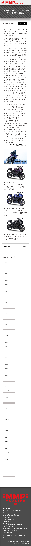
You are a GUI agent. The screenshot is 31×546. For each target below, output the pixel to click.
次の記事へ (23, 246)
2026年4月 (7, 273)
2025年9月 (7, 295)
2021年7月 (7, 426)
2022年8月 (7, 397)
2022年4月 (7, 404)
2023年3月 (7, 375)
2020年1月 (7, 477)
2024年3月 (7, 339)
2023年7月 (7, 364)
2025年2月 (7, 317)
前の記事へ (8, 246)
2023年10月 (7, 353)
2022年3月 (7, 408)
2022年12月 (7, 386)
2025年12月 (7, 287)
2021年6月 (7, 430)
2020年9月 (7, 459)
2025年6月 (7, 306)
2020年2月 (7, 474)
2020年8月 (7, 463)
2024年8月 (7, 328)
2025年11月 (7, 291)
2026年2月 (7, 280)
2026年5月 (7, 269)
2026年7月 (7, 262)
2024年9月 (7, 324)
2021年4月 (7, 437)
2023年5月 (7, 368)
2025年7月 (7, 302)
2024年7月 (7, 331)
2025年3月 (7, 313)
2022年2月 (7, 412)
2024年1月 (7, 346)
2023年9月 (7, 357)
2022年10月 (7, 390)
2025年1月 (7, 320)
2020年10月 (7, 455)
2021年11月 (7, 419)
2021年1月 (7, 448)
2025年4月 (7, 309)
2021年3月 (7, 441)
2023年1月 (7, 382)
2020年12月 (7, 452)
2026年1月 (7, 284)
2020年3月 (7, 470)
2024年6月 (7, 335)
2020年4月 (7, 466)
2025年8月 (7, 298)
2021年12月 (7, 415)
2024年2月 (7, 342)
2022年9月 (7, 393)
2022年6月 (7, 401)
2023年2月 (7, 379)
